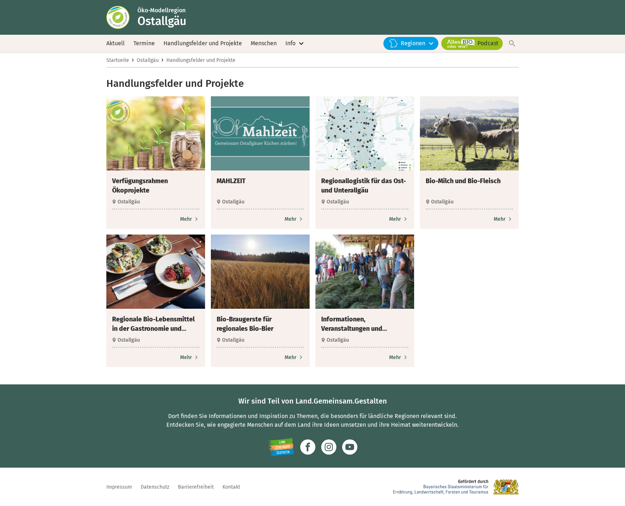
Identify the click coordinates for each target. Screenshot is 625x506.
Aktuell (115, 43)
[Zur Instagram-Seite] (328, 447)
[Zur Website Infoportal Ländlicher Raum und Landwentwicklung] (281, 447)
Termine (144, 43)
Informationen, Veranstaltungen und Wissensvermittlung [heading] (351, 324)
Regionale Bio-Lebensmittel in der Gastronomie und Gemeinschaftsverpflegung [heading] (153, 324)
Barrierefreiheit (196, 487)
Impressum (119, 487)
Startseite (117, 60)
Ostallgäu (148, 60)
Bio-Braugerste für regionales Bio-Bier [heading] (245, 324)
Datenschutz (155, 487)
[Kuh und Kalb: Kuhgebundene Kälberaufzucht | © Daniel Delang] (469, 133)
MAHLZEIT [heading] (231, 181)
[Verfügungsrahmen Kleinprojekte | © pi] (155, 133)
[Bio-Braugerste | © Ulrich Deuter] (260, 272)
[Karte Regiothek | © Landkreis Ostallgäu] (364, 133)
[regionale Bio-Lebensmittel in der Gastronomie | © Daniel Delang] (155, 272)
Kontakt (231, 487)
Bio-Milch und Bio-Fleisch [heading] (463, 181)
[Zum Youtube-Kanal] (349, 447)
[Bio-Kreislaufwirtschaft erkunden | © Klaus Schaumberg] (364, 272)
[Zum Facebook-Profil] (307, 447)
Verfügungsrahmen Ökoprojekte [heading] (140, 185)
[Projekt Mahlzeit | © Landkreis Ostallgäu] (260, 133)
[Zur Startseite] (121, 17)
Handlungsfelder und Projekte (202, 43)
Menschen (264, 43)
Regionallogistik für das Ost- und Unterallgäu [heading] (363, 185)
